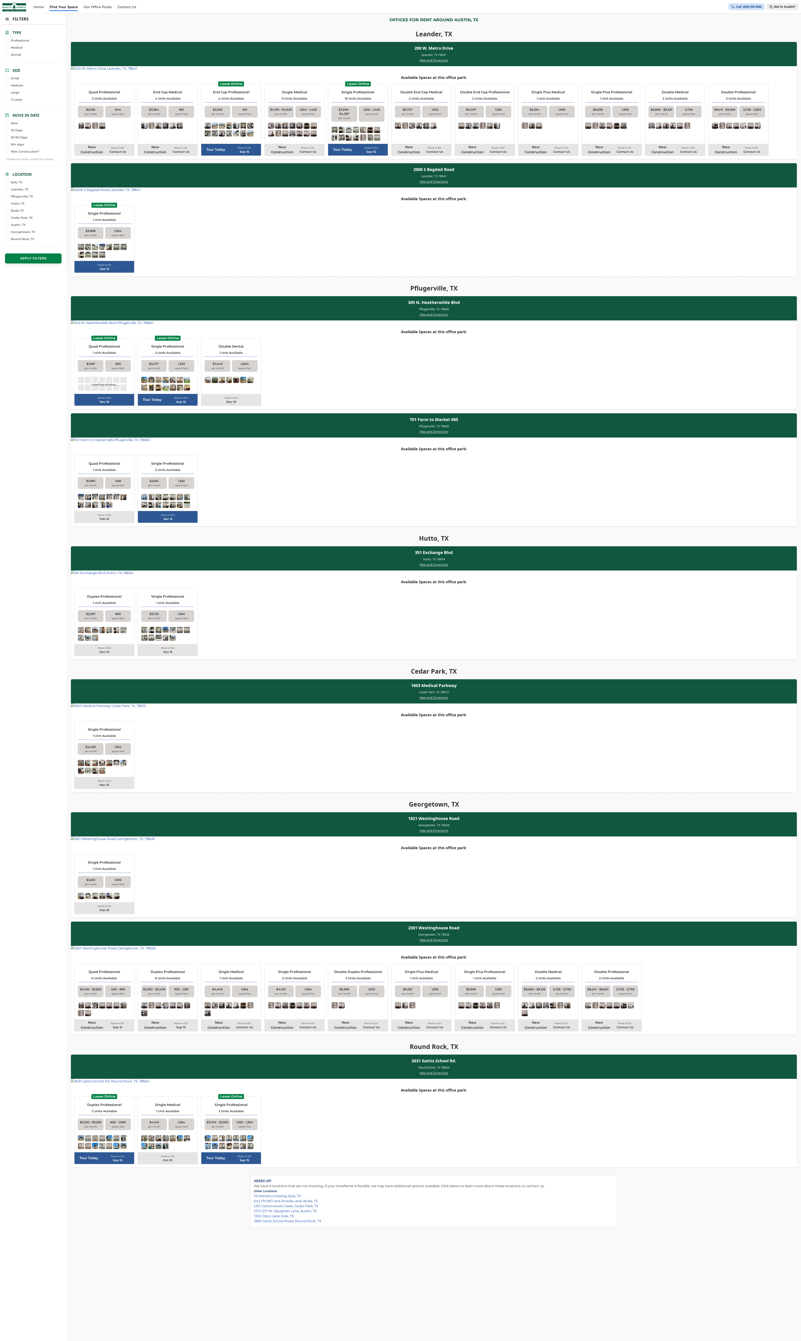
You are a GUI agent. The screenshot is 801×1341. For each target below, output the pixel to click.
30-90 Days (19, 137)
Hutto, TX (17, 203)
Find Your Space (64, 7)
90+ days (17, 144)
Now (14, 123)
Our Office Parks (98, 7)
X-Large (16, 99)
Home (38, 7)
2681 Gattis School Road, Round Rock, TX (287, 1221)
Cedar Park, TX (22, 218)
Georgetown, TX (23, 232)
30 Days (17, 130)
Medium (17, 85)
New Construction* (25, 151)
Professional (20, 40)
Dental (16, 55)
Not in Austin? (784, 7)
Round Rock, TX (22, 239)
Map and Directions (434, 60)
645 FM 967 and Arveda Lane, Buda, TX (286, 1201)
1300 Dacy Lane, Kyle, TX (274, 1216)
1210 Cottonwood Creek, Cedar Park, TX (286, 1206)
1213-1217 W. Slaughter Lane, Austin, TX (285, 1211)
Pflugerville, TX (22, 196)
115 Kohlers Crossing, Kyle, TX (277, 1196)
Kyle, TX (16, 182)
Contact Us (126, 7)
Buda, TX (17, 211)
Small (15, 78)
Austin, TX (18, 225)
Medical (17, 47)
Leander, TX (19, 189)
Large (15, 92)
